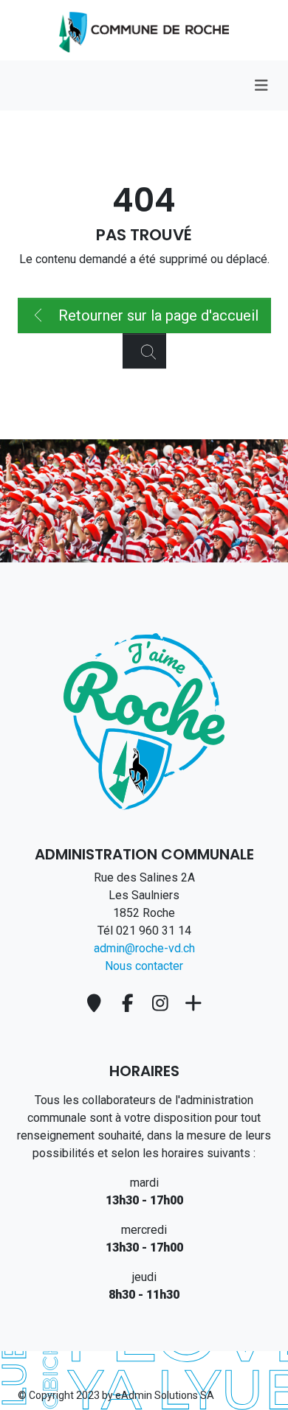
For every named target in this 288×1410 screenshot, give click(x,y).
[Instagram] (162, 1003)
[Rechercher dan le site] (144, 351)
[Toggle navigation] (261, 85)
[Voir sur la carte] (96, 1003)
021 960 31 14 (153, 931)
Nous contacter (144, 966)
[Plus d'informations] (193, 1003)
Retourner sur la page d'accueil (156, 315)
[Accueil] (144, 720)
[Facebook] (129, 1003)
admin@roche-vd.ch (144, 948)
